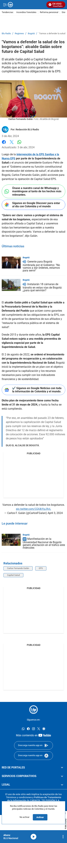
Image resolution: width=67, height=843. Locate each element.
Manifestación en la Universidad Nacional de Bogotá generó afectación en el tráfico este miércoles (44, 543)
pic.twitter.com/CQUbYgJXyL (33, 509)
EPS (41, 568)
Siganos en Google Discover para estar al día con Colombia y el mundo (36, 204)
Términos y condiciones (19, 797)
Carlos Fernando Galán (18, 568)
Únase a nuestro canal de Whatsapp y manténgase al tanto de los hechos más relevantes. (36, 191)
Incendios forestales (26, 12)
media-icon (33, 836)
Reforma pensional (49, 12)
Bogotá (31, 33)
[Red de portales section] (62, 767)
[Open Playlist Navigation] (63, 836)
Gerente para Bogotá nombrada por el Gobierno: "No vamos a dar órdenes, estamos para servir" (41, 266)
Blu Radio (6, 33)
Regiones (19, 33)
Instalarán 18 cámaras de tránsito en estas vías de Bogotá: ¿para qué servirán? (42, 287)
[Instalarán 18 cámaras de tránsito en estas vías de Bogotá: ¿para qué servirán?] (11, 285)
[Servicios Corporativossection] (62, 776)
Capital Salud (13, 575)
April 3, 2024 (55, 513)
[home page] (33, 709)
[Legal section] (62, 784)
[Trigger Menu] (5, 4)
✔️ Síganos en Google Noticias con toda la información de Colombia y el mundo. (37, 390)
